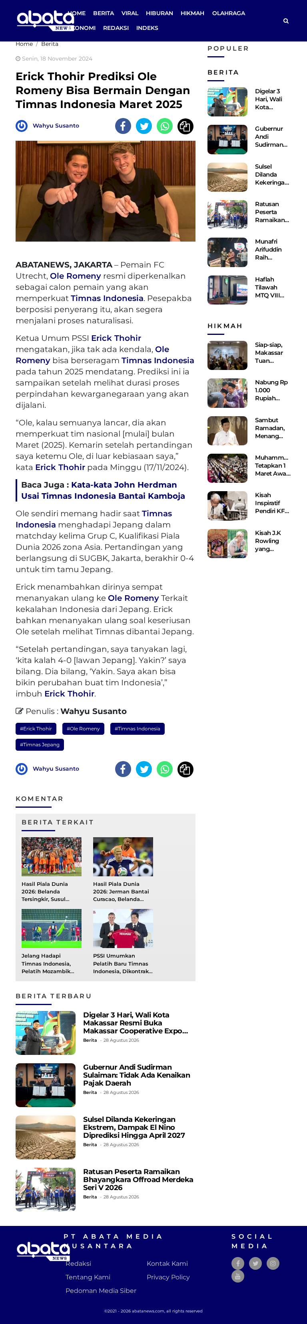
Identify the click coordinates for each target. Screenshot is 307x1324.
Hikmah (192, 13)
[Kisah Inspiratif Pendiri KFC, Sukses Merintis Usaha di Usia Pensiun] (227, 505)
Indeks (147, 27)
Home (77, 13)
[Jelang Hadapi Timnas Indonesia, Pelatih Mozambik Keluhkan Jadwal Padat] (52, 928)
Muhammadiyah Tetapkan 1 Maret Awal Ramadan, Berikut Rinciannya (279, 477)
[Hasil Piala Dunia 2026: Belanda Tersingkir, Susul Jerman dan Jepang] (52, 856)
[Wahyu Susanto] (24, 125)
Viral (130, 13)
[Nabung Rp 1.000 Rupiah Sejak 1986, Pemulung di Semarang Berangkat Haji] (227, 392)
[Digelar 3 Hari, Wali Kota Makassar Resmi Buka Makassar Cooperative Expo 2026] (46, 1033)
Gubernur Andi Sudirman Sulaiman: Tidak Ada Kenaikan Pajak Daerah (136, 1075)
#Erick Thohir (36, 729)
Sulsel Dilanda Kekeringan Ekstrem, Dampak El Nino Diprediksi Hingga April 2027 (134, 1127)
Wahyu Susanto (56, 125)
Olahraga (228, 13)
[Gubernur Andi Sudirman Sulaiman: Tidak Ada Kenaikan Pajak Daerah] (46, 1085)
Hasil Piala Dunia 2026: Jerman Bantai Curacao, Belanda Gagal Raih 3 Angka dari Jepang (121, 899)
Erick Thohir (116, 338)
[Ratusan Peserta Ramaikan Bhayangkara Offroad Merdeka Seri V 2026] (46, 1190)
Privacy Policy (168, 1277)
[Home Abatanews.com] (46, 20)
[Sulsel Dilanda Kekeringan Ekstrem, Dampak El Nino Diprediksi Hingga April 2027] (46, 1137)
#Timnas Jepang (40, 745)
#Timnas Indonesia (137, 729)
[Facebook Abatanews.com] (238, 1263)
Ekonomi (82, 27)
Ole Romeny (75, 276)
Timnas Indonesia (107, 298)
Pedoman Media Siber (101, 1290)
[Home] (285, 21)
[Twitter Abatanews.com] (256, 1263)
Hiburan (159, 13)
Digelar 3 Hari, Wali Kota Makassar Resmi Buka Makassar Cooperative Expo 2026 (132, 1027)
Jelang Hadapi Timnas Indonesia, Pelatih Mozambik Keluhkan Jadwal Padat (46, 971)
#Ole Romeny (83, 729)
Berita (103, 13)
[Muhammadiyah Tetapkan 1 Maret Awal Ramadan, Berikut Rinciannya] (227, 468)
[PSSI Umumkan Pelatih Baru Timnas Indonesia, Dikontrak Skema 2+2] (123, 928)
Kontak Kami (167, 1263)
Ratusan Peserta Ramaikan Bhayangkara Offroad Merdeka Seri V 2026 (138, 1179)
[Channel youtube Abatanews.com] (238, 1276)
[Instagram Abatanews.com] (273, 1263)
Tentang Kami (88, 1277)
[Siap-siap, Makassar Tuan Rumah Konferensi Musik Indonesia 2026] (227, 355)
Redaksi (116, 27)
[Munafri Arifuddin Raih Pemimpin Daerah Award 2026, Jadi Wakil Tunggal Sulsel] (227, 252)
